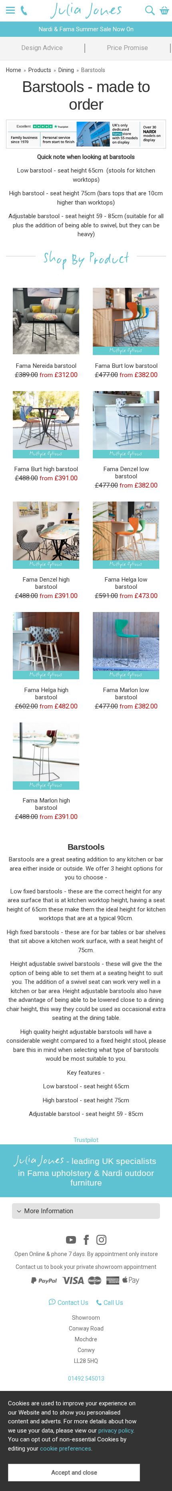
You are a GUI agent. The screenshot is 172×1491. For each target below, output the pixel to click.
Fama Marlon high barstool (46, 804)
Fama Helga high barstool (46, 693)
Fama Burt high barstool (46, 469)
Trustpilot (86, 1140)
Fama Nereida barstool (46, 365)
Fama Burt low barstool (126, 365)
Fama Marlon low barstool (126, 693)
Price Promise (127, 48)
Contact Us (73, 1302)
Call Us (113, 1302)
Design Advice (42, 48)
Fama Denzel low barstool (126, 473)
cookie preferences (65, 1448)
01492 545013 (86, 1378)
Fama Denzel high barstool (46, 583)
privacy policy (115, 1430)
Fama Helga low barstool (126, 583)
